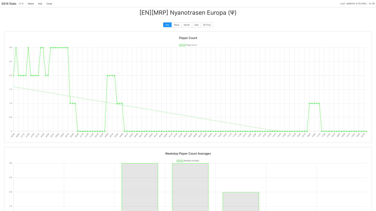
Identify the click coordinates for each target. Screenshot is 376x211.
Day (167, 25)
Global (31, 3)
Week (176, 25)
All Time (207, 25)
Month (187, 25)
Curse (49, 3)
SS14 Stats (8, 3)
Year (196, 25)
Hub (40, 3)
